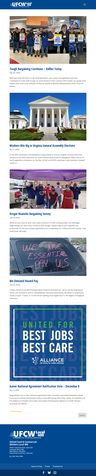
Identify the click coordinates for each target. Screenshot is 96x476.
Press (47, 466)
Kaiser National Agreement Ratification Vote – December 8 (44, 386)
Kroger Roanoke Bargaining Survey (30, 214)
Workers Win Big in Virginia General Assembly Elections (42, 145)
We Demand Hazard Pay (24, 281)
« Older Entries (16, 411)
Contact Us (58, 466)
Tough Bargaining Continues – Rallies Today (36, 69)
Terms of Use (36, 466)
